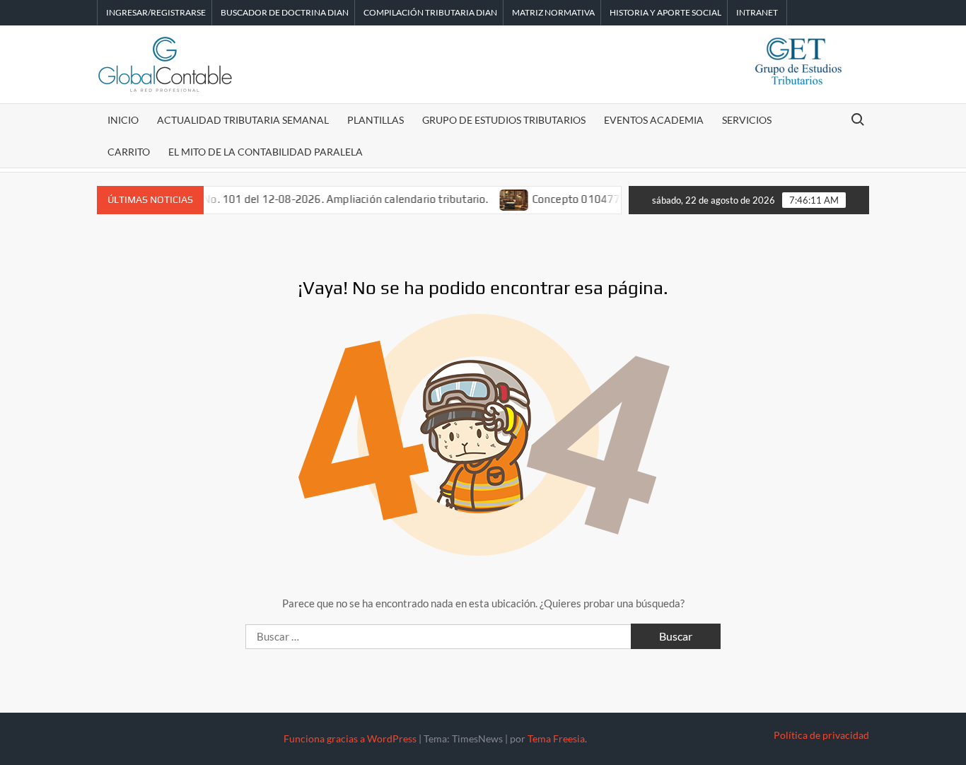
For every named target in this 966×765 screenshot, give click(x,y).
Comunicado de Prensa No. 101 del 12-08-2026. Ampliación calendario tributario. (276, 199)
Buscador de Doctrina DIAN (285, 12)
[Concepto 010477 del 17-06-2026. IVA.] (502, 198)
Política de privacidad (821, 735)
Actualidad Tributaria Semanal (243, 120)
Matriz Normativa (553, 12)
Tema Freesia (556, 738)
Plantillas (375, 120)
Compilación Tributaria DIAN (430, 12)
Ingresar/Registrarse (156, 12)
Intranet (757, 12)
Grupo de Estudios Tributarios (504, 120)
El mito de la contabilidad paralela (265, 152)
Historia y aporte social (665, 12)
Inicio (123, 120)
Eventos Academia (654, 120)
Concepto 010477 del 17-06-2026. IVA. (615, 199)
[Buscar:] (439, 636)
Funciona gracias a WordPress (350, 738)
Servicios (747, 120)
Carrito (128, 152)
